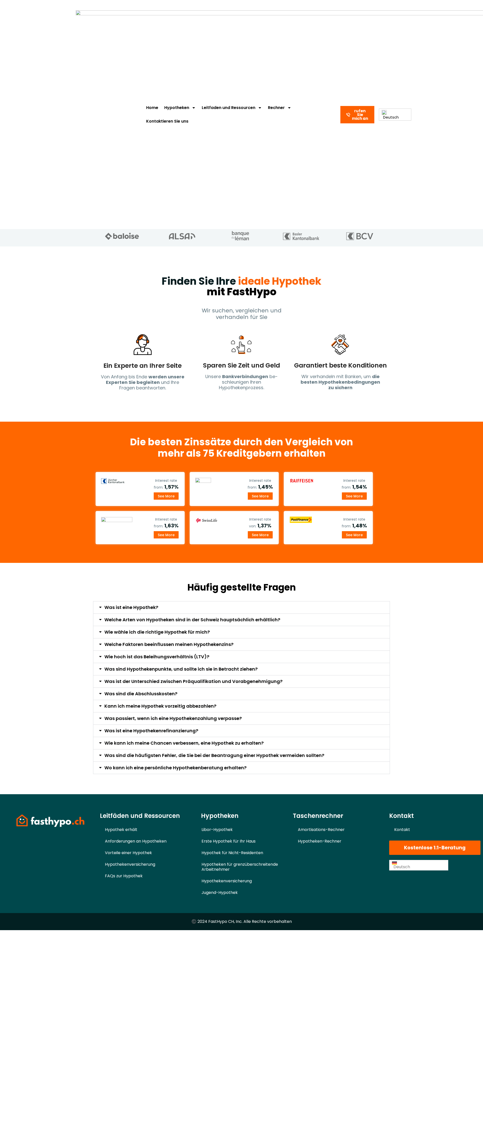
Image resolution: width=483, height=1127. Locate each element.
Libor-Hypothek (217, 829)
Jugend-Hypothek (220, 892)
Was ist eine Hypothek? (131, 607)
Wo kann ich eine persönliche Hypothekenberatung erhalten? (175, 768)
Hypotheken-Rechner (319, 841)
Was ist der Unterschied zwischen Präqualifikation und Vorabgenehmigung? (193, 681)
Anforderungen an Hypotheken (136, 841)
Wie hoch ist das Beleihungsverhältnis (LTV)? (156, 656)
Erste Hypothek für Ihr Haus (229, 841)
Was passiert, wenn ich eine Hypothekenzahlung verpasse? (173, 718)
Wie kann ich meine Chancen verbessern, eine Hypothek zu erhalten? (184, 743)
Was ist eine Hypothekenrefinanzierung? (151, 731)
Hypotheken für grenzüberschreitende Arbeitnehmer (240, 866)
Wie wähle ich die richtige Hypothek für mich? (157, 632)
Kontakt (402, 829)
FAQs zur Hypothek (124, 876)
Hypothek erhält (121, 829)
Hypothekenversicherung (130, 864)
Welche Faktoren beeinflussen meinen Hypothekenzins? (168, 644)
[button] (241, 607)
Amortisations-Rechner (321, 829)
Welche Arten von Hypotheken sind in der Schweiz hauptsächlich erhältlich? (192, 619)
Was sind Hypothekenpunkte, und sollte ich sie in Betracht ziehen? (181, 669)
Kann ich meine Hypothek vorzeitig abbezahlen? (160, 706)
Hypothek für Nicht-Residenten (232, 853)
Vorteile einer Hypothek (128, 853)
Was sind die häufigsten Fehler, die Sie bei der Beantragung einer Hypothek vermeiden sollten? (214, 755)
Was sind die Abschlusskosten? (140, 693)
